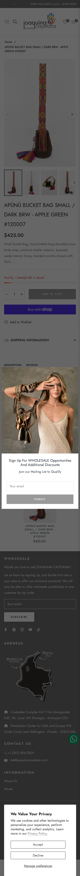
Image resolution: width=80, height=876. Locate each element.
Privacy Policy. (38, 833)
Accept (38, 844)
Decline (38, 855)
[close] (73, 372)
